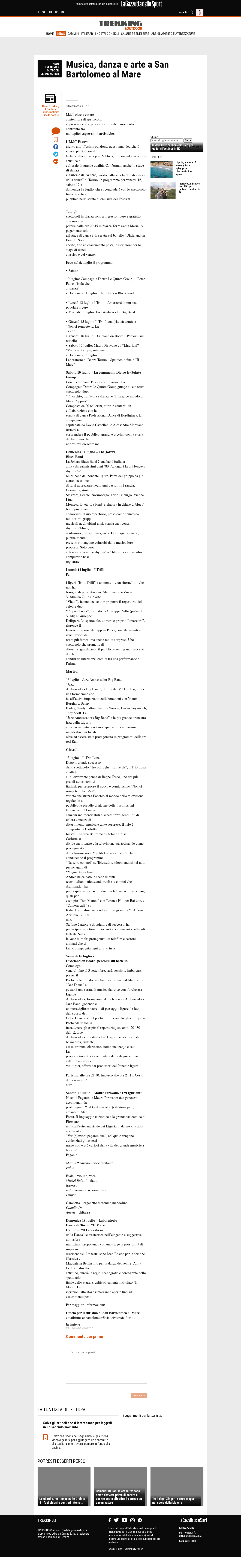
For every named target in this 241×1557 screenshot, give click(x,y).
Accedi (183, 12)
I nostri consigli (107, 33)
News (61, 33)
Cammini (73, 33)
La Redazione (186, 1527)
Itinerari (87, 33)
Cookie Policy (116, 1548)
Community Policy (134, 1548)
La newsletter (187, 1541)
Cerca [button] (188, 140)
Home (50, 33)
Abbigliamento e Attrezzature (173, 33)
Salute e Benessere (135, 33)
